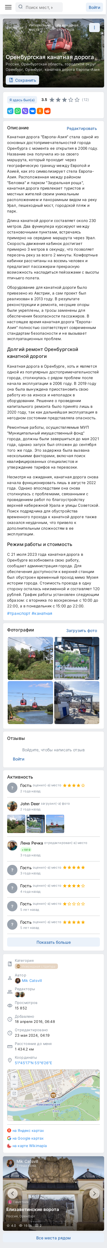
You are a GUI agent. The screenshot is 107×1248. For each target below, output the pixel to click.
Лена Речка (31, 843)
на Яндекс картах (28, 1130)
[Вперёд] (94, 1193)
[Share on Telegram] (10, 111)
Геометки (15, 27)
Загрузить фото (81, 630)
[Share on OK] (40, 111)
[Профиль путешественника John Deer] (12, 806)
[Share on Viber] (25, 111)
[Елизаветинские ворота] (53, 1193)
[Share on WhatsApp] (18, 111)
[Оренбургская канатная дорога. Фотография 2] (77, 658)
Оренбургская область (41, 64)
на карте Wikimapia (30, 1146)
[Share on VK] (32, 111)
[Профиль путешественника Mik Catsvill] (18, 981)
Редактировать (82, 128)
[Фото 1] (16, 824)
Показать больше (54, 942)
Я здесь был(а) (22, 100)
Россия (12, 64)
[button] (93, 27)
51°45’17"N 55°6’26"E (34, 1063)
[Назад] (12, 1193)
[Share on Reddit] (47, 111)
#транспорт (18, 613)
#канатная (42, 613)
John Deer (30, 803)
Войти (94, 7)
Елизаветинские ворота (32, 1209)
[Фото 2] (36, 824)
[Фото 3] (55, 824)
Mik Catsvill (32, 980)
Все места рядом (53, 1237)
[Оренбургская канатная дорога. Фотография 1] (30, 658)
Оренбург (33, 69)
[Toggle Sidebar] (8, 7)
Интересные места (39, 27)
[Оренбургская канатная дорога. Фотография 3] (30, 702)
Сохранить (25, 80)
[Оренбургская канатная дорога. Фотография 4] (77, 702)
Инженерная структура (67, 27)
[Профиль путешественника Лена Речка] (12, 845)
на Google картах (28, 1138)
